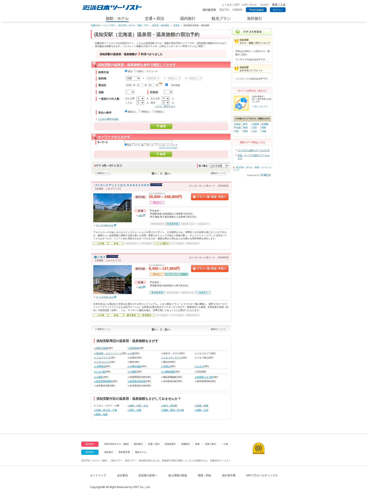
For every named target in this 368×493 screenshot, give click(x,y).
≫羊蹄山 (165, 366)
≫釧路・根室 (201, 405)
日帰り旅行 (210, 444)
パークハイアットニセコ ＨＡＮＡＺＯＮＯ (122, 185)
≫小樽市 (98, 377)
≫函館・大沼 (201, 410)
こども (128, 102)
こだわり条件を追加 (108, 119)
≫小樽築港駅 (168, 371)
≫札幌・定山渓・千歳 (105, 410)
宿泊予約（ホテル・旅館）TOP (133, 25)
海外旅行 (108, 452)
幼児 (153, 102)
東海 (245, 127)
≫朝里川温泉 (101, 348)
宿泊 (130, 71)
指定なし (132, 111)
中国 (236, 131)
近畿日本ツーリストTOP (102, 25)
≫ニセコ (199, 366)
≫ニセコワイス (102, 357)
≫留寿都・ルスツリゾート (108, 353)
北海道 (176, 25)
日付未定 (175, 85)
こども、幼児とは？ (165, 106)
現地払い (160, 111)
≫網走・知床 (101, 414)
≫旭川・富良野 (169, 405)
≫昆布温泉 (133, 348)
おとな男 (130, 98)
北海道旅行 (170, 444)
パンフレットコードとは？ (168, 147)
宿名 (129, 145)
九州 (254, 131)
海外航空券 (124, 452)
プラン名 (139, 145)
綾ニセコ (100, 256)
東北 (245, 124)
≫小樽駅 (132, 371)
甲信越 (237, 127)
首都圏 (264, 124)
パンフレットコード (167, 145)
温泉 (197, 444)
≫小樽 (130, 353)
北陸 (254, 127)
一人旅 (224, 444)
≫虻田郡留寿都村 (103, 381)
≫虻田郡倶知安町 (136, 381)
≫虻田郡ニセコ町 (204, 377)
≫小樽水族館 (134, 366)
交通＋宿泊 (153, 444)
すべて (150, 145)
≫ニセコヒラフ (102, 362)
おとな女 (155, 98)
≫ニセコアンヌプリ (171, 357)
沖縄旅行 (185, 444)
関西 (263, 127)
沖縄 (263, 131)
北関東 (255, 124)
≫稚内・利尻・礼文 (137, 405)
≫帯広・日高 (134, 410)
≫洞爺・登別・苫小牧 (172, 410)
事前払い (146, 111)
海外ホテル (140, 452)
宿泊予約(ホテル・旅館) (116, 444)
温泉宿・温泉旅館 (160, 25)
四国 (245, 131)
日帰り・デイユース (147, 71)
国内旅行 (138, 444)
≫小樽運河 (99, 366)
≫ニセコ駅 (99, 371)
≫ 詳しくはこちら (260, 106)
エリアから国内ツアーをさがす (254, 150)
